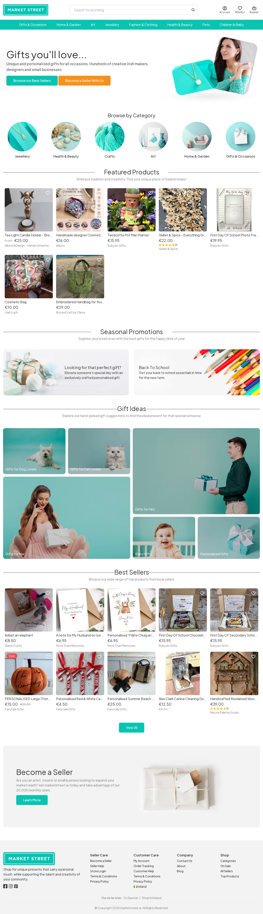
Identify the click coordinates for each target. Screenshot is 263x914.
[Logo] (25, 10)
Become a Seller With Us (84, 80)
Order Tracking (144, 866)
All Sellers (226, 871)
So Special (130, 898)
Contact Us (184, 861)
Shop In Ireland (151, 898)
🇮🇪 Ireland (140, 886)
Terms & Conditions (103, 876)
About (181, 866)
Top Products (229, 876)
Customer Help (144, 871)
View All (131, 727)
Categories (228, 861)
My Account (142, 861)
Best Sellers (131, 572)
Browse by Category (131, 115)
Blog (180, 871)
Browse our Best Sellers (32, 80)
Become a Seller (101, 861)
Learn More (32, 800)
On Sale (225, 866)
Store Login (98, 871)
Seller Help (97, 866)
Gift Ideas (131, 408)
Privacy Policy (99, 881)
